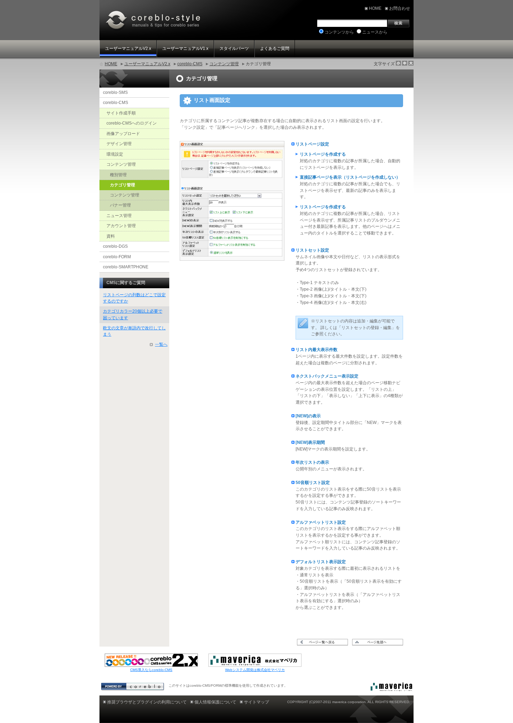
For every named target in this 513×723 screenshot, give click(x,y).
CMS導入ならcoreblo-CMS (151, 670)
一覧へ (161, 344)
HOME (111, 63)
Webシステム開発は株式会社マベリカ (255, 670)
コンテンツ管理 (224, 63)
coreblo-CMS (189, 63)
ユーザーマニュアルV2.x (147, 63)
